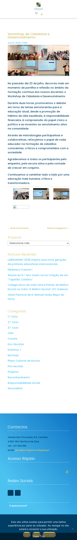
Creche (12, 338)
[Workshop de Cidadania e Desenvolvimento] (21, 194)
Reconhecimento (19, 377)
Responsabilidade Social (24, 383)
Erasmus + (14, 350)
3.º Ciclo (13, 328)
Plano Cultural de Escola (24, 361)
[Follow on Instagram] (18, 493)
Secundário (15, 388)
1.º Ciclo (13, 316)
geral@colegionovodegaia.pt (32, 450)
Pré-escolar (15, 366)
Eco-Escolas (16, 344)
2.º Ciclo (13, 322)
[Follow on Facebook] (10, 493)
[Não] (72, 528)
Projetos (13, 372)
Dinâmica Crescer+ (20, 269)
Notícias (13, 355)
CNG (24, 42)
